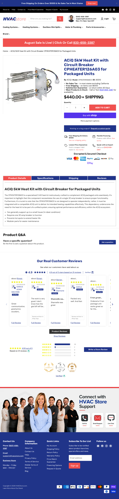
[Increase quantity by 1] (84, 107)
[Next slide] (112, 304)
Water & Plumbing (73, 27)
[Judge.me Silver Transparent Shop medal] (60, 367)
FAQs (13, 10)
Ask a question (107, 242)
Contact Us (21, 10)
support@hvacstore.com (13, 456)
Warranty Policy (53, 456)
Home (5, 51)
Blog (26, 471)
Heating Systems (30, 27)
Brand (6, 34)
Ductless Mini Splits (52, 27)
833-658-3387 (84, 43)
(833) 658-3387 (106, 90)
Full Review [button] (16, 323)
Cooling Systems (10, 27)
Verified (59, 376)
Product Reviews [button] (59, 331)
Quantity (67, 102)
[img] (17, 282)
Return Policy (52, 452)
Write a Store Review (97, 349)
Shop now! (92, 3)
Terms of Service (32, 461)
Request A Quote (52, 10)
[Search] (60, 18)
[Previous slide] (6, 304)
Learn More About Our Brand (13, 488)
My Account (64, 10)
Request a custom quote (100, 128)
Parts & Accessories (95, 27)
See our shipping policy (77, 140)
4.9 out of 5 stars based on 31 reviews (65, 272)
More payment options (90, 121)
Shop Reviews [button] (59, 336)
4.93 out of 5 (27, 348)
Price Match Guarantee (35, 10)
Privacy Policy (30, 458)
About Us (6, 10)
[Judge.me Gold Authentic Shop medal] (48, 367)
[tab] (17, 178)
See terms (80, 150)
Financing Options (54, 465)
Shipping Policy (53, 449)
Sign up (74, 465)
